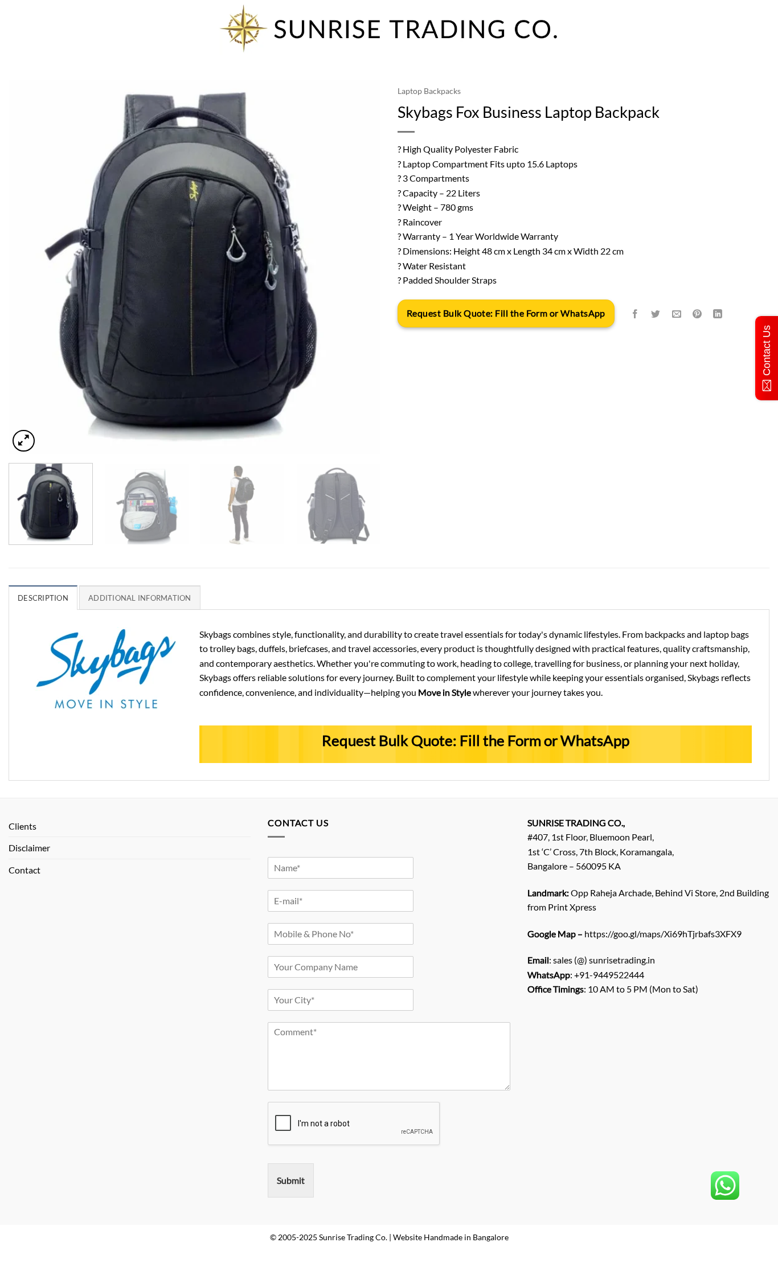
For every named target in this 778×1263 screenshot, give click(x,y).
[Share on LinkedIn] (718, 314)
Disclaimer (29, 847)
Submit (291, 1180)
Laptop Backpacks (429, 91)
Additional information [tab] (139, 597)
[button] (24, 441)
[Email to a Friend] (676, 314)
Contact (24, 869)
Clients (22, 826)
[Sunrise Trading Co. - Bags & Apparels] (389, 28)
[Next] (359, 267)
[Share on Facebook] (635, 314)
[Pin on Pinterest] (696, 314)
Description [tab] (43, 597)
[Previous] (30, 267)
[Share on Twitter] (655, 314)
